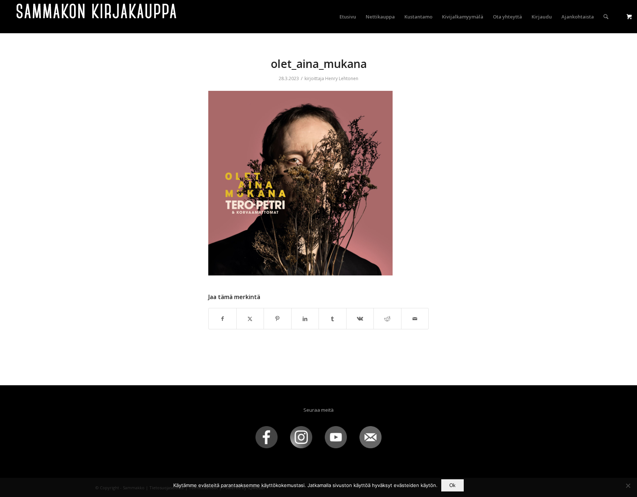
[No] (627, 485)
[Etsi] (606, 16)
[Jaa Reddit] (387, 318)
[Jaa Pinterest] (277, 318)
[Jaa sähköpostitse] (415, 318)
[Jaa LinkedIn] (305, 318)
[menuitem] (348, 16)
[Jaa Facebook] (222, 318)
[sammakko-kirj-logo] (97, 16)
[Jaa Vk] (360, 318)
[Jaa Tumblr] (332, 318)
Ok (452, 485)
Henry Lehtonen (341, 78)
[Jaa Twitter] (250, 318)
